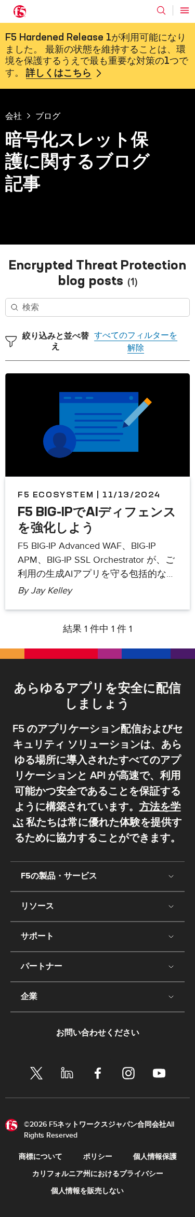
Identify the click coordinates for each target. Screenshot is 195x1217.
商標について (40, 1156)
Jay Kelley (51, 590)
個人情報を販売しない (87, 1190)
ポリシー (97, 1156)
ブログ (47, 116)
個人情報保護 (155, 1156)
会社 (13, 116)
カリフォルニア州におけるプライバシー (97, 1173)
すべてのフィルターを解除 (135, 341)
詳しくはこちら (59, 73)
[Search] (161, 10)
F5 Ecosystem (56, 494)
